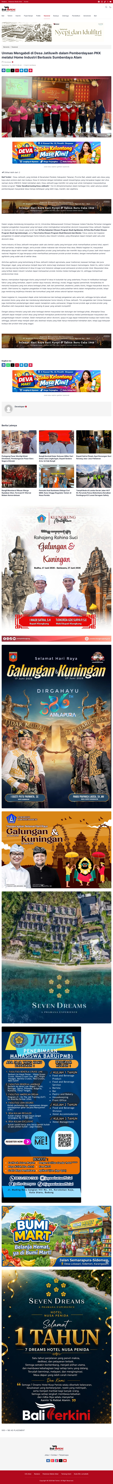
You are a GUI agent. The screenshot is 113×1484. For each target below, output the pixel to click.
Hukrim (18, 16)
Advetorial (87, 16)
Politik (38, 16)
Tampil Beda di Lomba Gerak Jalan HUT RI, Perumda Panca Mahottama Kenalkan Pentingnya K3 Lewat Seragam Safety (93, 492)
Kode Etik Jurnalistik (81, 1474)
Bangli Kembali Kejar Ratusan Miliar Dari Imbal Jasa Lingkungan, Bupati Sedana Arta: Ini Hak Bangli (56, 458)
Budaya (56, 16)
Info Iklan (28, 1474)
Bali (3, 16)
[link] (99, 2)
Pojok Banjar (28, 16)
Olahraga (65, 16)
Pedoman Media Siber (15, 1)
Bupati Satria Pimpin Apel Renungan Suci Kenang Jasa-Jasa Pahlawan (93, 457)
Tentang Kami (66, 1474)
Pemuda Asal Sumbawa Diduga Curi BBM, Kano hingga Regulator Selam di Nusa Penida (55, 492)
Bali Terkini (56, 1480)
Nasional (47, 16)
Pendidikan (76, 16)
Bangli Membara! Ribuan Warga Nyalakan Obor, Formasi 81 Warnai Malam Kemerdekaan (16, 492)
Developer (20, 406)
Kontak (26, 1)
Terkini (10, 16)
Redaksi (4, 1)
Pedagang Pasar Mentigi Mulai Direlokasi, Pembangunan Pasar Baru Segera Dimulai (17, 458)
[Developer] (10, 411)
